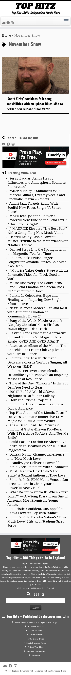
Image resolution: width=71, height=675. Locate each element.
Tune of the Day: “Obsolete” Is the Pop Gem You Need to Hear (37, 385)
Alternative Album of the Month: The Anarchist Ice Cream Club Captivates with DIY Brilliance (36, 350)
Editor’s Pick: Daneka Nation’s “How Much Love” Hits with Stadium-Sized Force (36, 521)
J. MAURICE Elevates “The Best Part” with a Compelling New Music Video (37, 231)
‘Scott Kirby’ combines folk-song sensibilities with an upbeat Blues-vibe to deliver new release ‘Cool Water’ (35, 103)
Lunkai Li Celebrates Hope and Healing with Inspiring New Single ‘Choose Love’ (34, 300)
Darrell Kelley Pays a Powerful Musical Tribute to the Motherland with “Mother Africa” (38, 241)
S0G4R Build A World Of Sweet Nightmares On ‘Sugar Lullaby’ (32, 394)
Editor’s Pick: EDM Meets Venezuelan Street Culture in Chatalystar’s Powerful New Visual (37, 484)
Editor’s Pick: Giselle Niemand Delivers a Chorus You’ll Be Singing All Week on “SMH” (37, 362)
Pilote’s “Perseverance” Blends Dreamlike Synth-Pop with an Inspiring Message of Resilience (37, 375)
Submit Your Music (36, 647)
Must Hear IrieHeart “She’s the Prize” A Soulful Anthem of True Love (36, 473)
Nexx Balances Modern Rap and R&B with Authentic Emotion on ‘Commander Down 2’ (37, 312)
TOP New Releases (36, 627)
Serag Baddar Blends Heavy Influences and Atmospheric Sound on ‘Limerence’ (36, 182)
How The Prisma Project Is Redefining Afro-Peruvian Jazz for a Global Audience (35, 404)
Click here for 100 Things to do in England (35, 588)
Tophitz (15, 671)
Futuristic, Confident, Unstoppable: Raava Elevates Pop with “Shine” (35, 511)
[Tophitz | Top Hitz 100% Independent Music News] (35, 5)
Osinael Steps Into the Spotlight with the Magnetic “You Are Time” (36, 251)
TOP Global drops (36, 639)
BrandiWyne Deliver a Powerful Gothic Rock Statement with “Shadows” (37, 465)
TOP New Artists (36, 631)
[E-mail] (4, 23)
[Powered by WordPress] (32, 670)
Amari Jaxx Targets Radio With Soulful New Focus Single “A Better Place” (34, 207)
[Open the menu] (66, 21)
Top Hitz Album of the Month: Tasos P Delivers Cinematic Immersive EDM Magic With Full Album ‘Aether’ (37, 417)
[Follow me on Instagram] (13, 23)
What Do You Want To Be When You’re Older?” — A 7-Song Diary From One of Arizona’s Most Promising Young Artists (38, 498)
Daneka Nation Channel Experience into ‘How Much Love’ (35, 456)
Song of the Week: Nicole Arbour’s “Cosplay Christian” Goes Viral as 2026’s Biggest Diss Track (35, 325)
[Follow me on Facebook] (8, 23)
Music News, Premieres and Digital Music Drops (36, 622)
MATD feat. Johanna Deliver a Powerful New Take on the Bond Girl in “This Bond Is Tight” (37, 220)
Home (6, 35)
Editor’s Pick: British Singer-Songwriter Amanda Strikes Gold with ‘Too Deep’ (36, 262)
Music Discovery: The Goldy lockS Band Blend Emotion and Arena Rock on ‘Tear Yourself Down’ (35, 287)
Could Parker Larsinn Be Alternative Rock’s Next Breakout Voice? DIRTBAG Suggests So (37, 446)
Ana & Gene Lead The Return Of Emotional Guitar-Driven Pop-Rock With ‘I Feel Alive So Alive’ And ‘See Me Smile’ (37, 431)
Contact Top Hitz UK (36, 651)
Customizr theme (58, 671)
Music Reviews (36, 635)
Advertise (36, 655)
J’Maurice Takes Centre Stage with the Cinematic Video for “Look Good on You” (38, 274)
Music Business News (36, 643)
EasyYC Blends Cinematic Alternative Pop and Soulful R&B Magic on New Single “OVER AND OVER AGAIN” (37, 337)
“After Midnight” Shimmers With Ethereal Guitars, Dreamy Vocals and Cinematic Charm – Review (36, 195)
